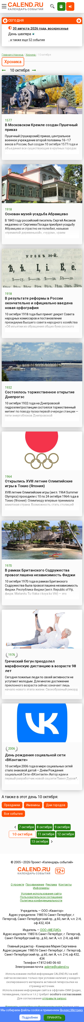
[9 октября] (4, 70)
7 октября (26, 827)
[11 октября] (34, 70)
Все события (13, 813)
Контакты (65, 884)
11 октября (46, 834)
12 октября (65, 834)
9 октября (62, 827)
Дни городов (55, 805)
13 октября (39, 841)
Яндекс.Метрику (71, 1010)
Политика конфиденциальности (41, 900)
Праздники (12, 805)
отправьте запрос (54, 998)
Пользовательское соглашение (41, 897)
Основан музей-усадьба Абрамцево (36, 214)
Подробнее (30, 1017)
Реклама (51, 884)
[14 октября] (52, 841)
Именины (33, 805)
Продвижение (35, 884)
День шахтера (19, 34)
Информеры (41, 888)
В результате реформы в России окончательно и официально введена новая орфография (39, 303)
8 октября (44, 827)
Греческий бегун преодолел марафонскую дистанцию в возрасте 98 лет (40, 666)
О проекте (17, 884)
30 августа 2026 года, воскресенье (40, 28)
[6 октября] (15, 827)
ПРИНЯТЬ (54, 1017)
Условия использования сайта (41, 893)
